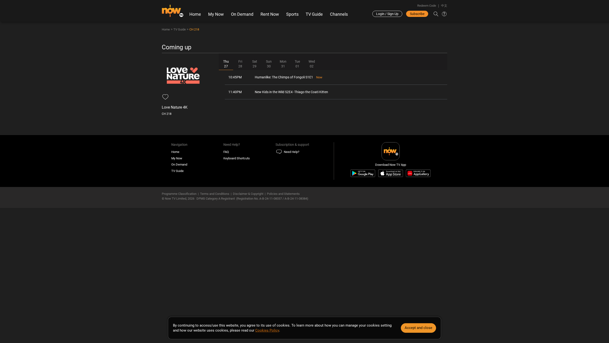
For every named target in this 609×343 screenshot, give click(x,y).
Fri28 (240, 64)
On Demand (242, 14)
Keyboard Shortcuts (236, 158)
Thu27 (226, 64)
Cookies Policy (267, 330)
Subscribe (417, 14)
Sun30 (269, 64)
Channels (339, 14)
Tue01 (297, 64)
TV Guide (314, 14)
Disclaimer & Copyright (248, 194)
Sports (292, 14)
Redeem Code (426, 5)
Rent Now (269, 14)
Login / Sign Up (387, 14)
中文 (444, 5)
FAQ (226, 152)
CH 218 (194, 29)
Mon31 (283, 64)
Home (195, 14)
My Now (216, 14)
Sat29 (254, 64)
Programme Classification (179, 194)
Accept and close (418, 328)
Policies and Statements (283, 194)
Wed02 (312, 64)
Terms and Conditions (214, 194)
